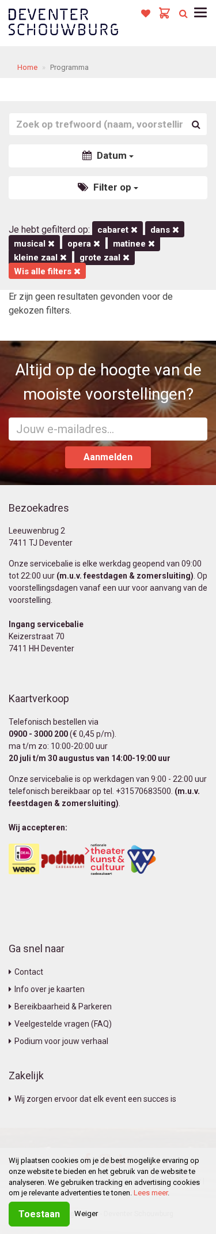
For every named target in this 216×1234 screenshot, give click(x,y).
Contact (28, 971)
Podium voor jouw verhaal (61, 1041)
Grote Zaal (101, 257)
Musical (31, 243)
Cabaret (114, 230)
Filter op (112, 187)
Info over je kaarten (49, 989)
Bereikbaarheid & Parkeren (63, 1006)
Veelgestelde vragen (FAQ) (63, 1023)
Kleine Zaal (37, 257)
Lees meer (151, 1192)
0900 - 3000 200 (38, 734)
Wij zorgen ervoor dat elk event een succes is (95, 1098)
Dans (161, 230)
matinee (130, 243)
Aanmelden (108, 457)
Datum (111, 155)
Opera (80, 243)
